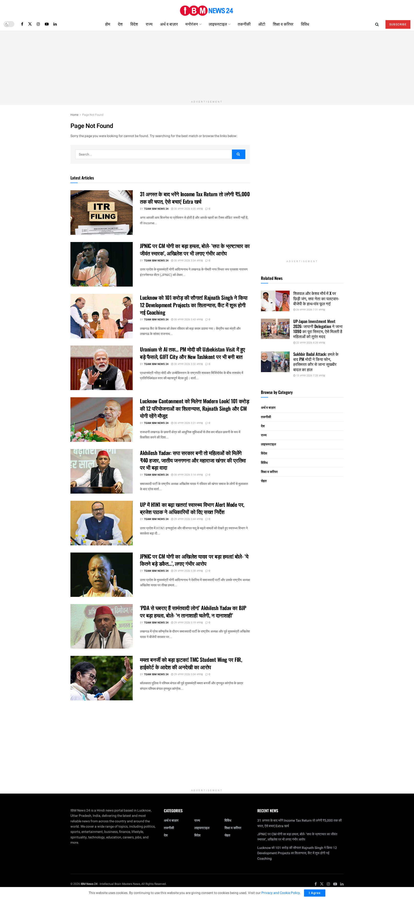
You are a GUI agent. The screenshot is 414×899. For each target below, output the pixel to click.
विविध (305, 24)
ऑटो (261, 24)
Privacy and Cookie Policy (280, 892)
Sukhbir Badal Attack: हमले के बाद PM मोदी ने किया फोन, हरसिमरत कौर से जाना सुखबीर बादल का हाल (316, 361)
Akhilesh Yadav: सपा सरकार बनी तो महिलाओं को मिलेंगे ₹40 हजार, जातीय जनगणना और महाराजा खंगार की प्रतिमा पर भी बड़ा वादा (193, 460)
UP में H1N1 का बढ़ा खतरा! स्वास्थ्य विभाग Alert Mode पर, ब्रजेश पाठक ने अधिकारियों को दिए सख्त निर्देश (192, 508)
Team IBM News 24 (156, 209)
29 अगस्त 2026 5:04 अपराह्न (188, 674)
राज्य (149, 24)
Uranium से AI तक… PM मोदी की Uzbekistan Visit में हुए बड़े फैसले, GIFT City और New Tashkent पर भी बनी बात (192, 352)
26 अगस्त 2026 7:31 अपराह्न (310, 310)
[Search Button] (377, 24)
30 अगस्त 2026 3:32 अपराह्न (188, 364)
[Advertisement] (207, 64)
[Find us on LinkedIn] (55, 24)
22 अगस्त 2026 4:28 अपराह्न (310, 343)
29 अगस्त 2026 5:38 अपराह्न (188, 571)
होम (107, 24)
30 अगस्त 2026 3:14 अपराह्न (188, 475)
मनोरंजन (191, 24)
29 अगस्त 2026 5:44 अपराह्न (188, 519)
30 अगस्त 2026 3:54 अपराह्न (188, 261)
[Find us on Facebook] (22, 24)
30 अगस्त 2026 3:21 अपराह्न (188, 423)
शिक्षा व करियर (283, 24)
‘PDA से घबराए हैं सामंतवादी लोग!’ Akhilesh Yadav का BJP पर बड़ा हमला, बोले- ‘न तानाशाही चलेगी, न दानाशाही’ (193, 611)
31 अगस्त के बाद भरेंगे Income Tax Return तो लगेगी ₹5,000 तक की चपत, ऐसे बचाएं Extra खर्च (195, 197)
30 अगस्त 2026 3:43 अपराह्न (188, 319)
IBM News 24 (89, 884)
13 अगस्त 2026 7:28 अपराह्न (310, 376)
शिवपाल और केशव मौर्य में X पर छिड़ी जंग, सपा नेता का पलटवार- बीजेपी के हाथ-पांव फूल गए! (316, 298)
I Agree (315, 893)
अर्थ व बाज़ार (169, 24)
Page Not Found (93, 115)
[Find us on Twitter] (30, 24)
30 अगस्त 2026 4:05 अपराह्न (188, 209)
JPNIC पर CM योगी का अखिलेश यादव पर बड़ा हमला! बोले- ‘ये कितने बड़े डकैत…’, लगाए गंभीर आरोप (194, 559)
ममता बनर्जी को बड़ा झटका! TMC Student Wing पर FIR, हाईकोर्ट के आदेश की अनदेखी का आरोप (191, 663)
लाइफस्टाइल (218, 24)
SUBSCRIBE (398, 24)
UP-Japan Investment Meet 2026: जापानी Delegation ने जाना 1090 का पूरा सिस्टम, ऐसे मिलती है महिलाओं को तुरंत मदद (318, 329)
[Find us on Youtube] (47, 24)
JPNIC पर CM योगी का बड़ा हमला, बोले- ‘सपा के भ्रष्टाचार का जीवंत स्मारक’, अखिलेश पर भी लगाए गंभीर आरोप (194, 249)
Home (74, 115)
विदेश (134, 24)
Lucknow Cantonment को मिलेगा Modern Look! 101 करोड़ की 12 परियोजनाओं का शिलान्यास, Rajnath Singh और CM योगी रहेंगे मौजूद (194, 408)
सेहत (264, 481)
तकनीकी (244, 24)
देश (120, 24)
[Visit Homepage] (207, 9)
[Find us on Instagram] (38, 24)
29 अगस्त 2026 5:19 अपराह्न (188, 623)
